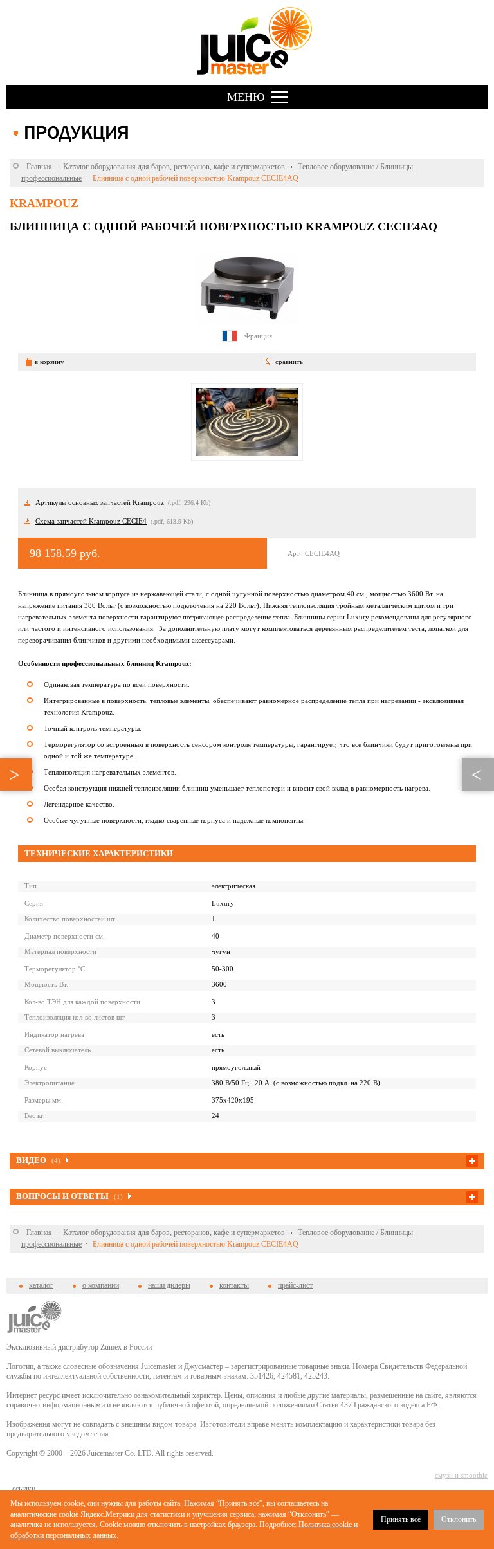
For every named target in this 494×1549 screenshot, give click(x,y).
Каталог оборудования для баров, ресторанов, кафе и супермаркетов (175, 166)
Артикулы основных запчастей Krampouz (100, 502)
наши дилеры (169, 1285)
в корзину (49, 361)
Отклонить (458, 1519)
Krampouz (44, 203)
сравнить (289, 361)
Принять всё (401, 1519)
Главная (39, 166)
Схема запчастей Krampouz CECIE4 (91, 521)
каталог (41, 1285)
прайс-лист (295, 1285)
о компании (100, 1285)
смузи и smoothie (461, 1475)
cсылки (23, 1488)
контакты (234, 1285)
